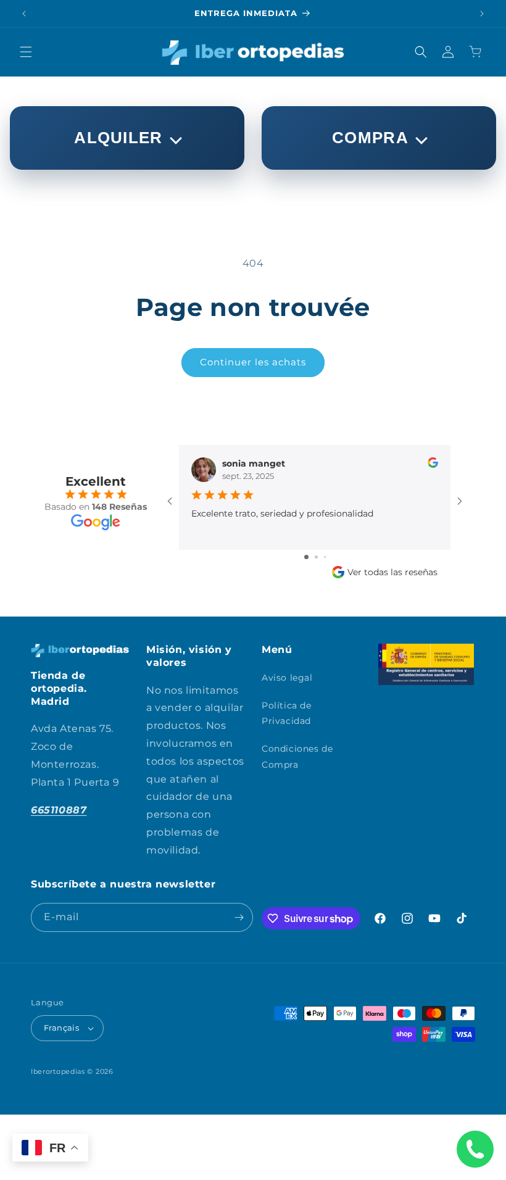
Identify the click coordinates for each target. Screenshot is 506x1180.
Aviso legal (287, 677)
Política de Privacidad (287, 713)
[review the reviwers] (433, 464)
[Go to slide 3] (325, 557)
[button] (25, 51)
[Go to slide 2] (316, 557)
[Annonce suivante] (482, 13)
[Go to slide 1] (306, 557)
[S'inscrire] (238, 917)
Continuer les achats (253, 362)
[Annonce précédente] (24, 13)
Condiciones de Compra (297, 756)
